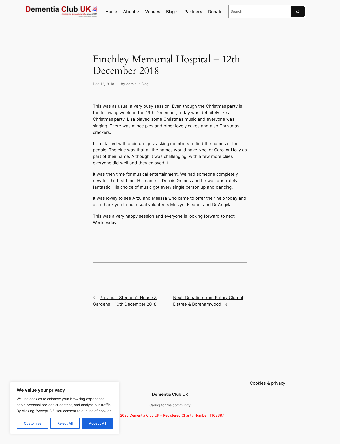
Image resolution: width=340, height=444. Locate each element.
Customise (32, 423)
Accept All (97, 423)
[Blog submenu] (177, 11)
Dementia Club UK (170, 394)
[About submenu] (137, 11)
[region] (64, 408)
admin (131, 84)
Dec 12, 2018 (103, 84)
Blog (145, 84)
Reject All (65, 423)
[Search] (298, 11)
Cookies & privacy (267, 383)
